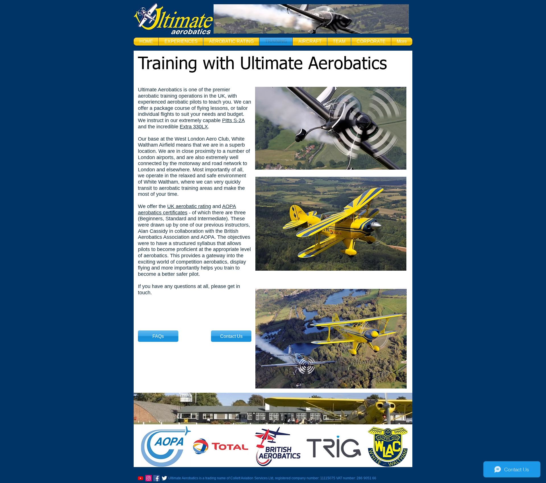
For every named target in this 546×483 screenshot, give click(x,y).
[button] (181, 42)
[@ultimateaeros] (148, 478)
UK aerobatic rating (189, 206)
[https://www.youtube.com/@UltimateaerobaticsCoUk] (140, 478)
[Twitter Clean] (164, 478)
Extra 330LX (194, 127)
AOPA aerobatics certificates (187, 209)
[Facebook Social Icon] (156, 478)
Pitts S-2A (233, 120)
